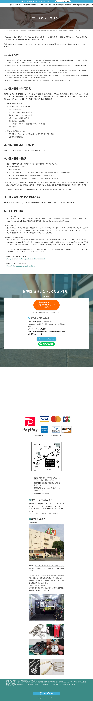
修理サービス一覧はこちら (62, 1)
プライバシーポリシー (69, 684)
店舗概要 (45, 684)
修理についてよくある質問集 (14, 684)
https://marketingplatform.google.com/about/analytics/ (25, 259)
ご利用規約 (55, 684)
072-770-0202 (40, 317)
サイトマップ (10, 686)
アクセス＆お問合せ (32, 684)
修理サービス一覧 (11, 680)
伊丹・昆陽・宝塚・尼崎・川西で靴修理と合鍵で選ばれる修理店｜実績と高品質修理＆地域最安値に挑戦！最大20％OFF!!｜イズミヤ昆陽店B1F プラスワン (46, 682)
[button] (46, 305)
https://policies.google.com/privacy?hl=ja (20, 266)
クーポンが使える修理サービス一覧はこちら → (46, 312)
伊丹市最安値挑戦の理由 (28, 680)
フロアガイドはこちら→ (37, 585)
